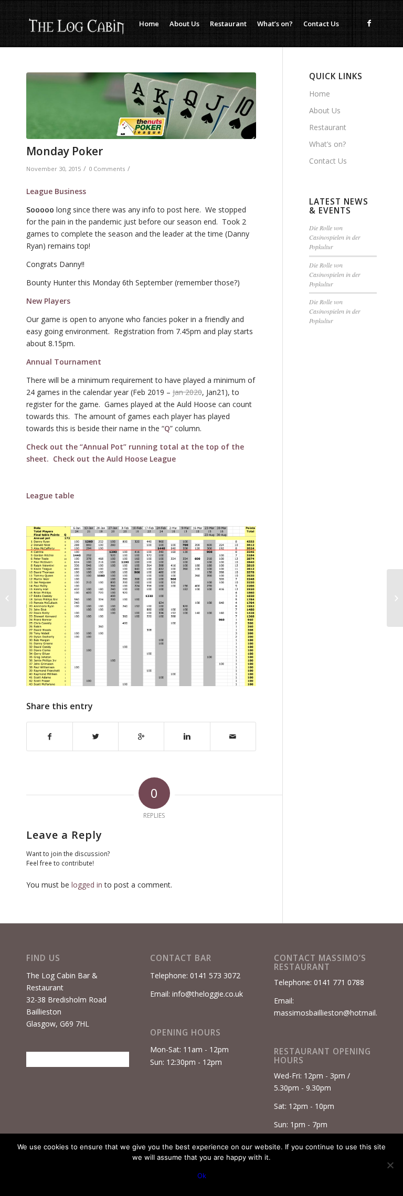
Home (319, 94)
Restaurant (327, 127)
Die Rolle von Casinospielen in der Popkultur (334, 237)
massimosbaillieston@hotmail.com (333, 1013)
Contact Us (328, 161)
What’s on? (327, 144)
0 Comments (107, 169)
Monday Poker (64, 151)
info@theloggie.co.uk (207, 994)
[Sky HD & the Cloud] (8, 598)
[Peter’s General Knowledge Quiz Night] (395, 598)
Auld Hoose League (141, 459)
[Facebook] (369, 23)
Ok (201, 1175)
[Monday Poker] (141, 105)
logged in (86, 885)
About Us (325, 110)
